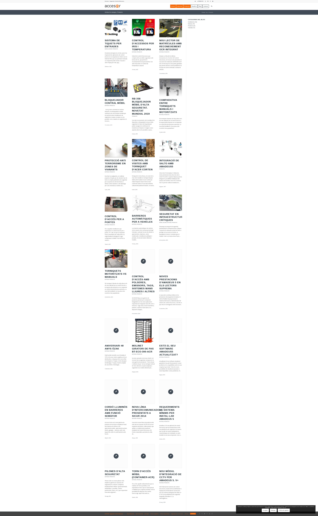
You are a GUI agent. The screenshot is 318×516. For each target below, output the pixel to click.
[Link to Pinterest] (207, 513)
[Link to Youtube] (204, 513)
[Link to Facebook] (199, 513)
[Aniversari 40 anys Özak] (116, 330)
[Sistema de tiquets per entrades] (116, 28)
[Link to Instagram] (212, 513)
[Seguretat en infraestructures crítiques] (170, 203)
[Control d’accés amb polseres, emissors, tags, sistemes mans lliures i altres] (143, 261)
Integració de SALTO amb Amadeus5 (169, 163)
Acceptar (265, 510)
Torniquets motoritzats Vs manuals (115, 274)
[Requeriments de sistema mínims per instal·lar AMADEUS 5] (170, 392)
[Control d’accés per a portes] (116, 204)
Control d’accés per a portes (114, 219)
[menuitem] (195, 1)
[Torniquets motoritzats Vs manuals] (116, 258)
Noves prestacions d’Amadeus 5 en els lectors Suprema (170, 282)
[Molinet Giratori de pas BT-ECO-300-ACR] (143, 330)
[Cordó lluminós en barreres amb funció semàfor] (116, 392)
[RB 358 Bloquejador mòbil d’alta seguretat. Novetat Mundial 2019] (143, 87)
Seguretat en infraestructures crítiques (172, 217)
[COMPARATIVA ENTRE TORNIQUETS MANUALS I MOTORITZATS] (170, 88)
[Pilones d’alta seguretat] (116, 456)
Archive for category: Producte (114, 12)
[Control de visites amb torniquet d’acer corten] (143, 148)
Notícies (134, 51)
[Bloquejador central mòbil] (116, 88)
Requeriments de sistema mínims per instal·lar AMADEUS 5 (169, 413)
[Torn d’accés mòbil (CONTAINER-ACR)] (143, 456)
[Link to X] (202, 513)
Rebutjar (273, 510)
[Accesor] (113, 6)
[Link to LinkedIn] (209, 513)
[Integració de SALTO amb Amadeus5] (170, 148)
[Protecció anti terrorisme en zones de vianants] (116, 148)
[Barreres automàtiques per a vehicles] (143, 204)
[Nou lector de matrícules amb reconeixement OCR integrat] (170, 28)
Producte (115, 48)
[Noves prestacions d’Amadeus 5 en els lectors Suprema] (170, 261)
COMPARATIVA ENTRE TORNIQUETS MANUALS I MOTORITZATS (168, 106)
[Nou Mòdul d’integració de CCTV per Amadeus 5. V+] (170, 456)
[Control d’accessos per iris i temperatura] (143, 28)
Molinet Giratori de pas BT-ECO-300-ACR (143, 348)
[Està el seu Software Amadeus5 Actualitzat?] (170, 330)
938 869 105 (200, 1)
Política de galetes (283, 510)
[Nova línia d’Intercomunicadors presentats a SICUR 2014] (143, 392)
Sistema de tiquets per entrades (113, 43)
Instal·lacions (108, 48)
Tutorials (190, 27)
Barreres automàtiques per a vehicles (142, 218)
